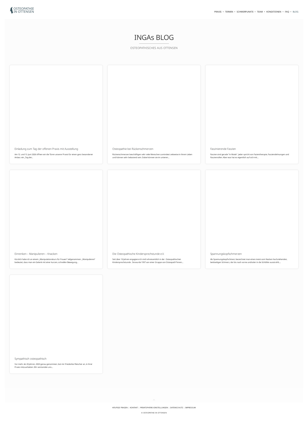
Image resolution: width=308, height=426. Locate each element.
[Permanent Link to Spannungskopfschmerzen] (251, 208)
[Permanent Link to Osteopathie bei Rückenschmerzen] (154, 103)
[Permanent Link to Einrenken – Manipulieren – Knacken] (56, 208)
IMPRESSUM (190, 407)
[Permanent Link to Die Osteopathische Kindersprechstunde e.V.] (154, 208)
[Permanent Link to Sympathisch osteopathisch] (56, 313)
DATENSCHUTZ (176, 407)
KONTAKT (134, 407)
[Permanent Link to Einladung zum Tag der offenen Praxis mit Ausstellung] (56, 103)
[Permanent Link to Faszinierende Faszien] (251, 103)
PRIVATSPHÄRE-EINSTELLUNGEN (154, 407)
